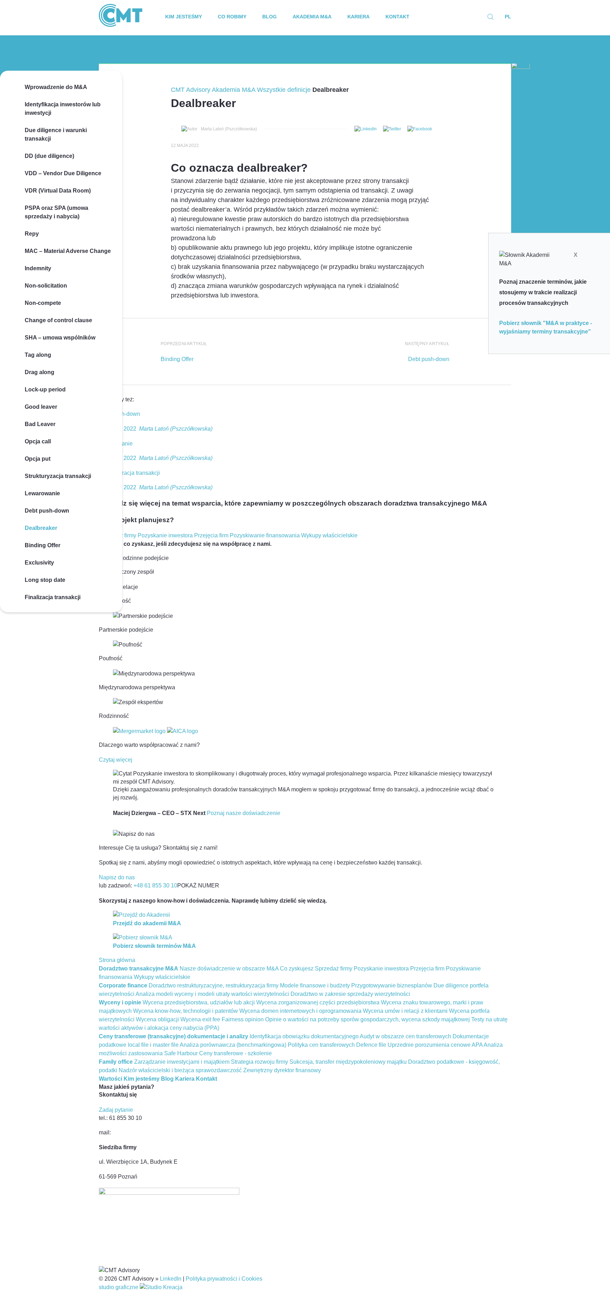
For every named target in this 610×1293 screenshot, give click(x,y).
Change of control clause (58, 320)
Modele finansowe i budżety (315, 985)
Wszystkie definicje (284, 89)
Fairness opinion (243, 1019)
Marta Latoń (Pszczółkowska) (229, 128)
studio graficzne (119, 1287)
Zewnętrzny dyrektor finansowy (282, 1070)
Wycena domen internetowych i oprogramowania (300, 1011)
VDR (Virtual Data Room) (58, 191)
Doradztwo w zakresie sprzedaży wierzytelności (350, 994)
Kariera (358, 16)
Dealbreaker (41, 528)
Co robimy (232, 16)
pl (508, 16)
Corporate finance (123, 985)
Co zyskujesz (296, 969)
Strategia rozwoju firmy (259, 1062)
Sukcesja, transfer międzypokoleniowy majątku (348, 1062)
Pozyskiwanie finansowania (265, 535)
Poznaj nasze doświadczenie (243, 813)
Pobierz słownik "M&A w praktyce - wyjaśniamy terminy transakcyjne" (545, 327)
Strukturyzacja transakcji (58, 476)
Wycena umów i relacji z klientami (405, 1011)
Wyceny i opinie (120, 1002)
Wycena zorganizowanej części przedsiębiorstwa (317, 1002)
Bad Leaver (40, 424)
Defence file (371, 1045)
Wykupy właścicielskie (329, 535)
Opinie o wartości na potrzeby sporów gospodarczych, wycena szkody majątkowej (367, 1019)
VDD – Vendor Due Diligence (63, 173)
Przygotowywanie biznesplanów (391, 985)
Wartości (110, 1079)
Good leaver (41, 407)
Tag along (38, 355)
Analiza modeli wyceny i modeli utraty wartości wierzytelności (212, 994)
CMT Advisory (190, 89)
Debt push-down (47, 511)
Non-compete (43, 303)
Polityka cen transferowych (321, 1045)
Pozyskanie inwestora (165, 535)
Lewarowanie (42, 493)
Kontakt (397, 16)
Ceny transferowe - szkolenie (235, 1053)
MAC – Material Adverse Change (68, 251)
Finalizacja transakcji (52, 597)
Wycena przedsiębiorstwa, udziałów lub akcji (199, 1002)
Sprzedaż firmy (333, 969)
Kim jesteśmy (183, 16)
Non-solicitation (46, 286)
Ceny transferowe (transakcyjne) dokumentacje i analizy (173, 1036)
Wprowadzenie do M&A (56, 87)
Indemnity (38, 268)
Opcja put (37, 459)
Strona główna (117, 960)
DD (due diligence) (49, 156)
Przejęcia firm (211, 535)
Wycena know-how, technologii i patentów (185, 1011)
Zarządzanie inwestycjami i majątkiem (181, 1062)
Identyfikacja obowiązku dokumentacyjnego (304, 1036)
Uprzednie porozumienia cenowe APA (435, 1045)
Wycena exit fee (200, 1019)
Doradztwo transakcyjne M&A (138, 969)
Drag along (39, 372)
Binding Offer (42, 545)
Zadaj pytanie (116, 1110)
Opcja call (38, 441)
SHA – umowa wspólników (60, 338)
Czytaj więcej (115, 760)
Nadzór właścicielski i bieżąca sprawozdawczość (180, 1070)
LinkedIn (170, 1279)
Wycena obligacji (157, 1019)
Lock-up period (45, 389)
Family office (116, 1062)
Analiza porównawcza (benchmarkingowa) (233, 1045)
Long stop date (45, 580)
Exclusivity (39, 563)
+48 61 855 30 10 (155, 885)
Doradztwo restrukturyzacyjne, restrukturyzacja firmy (214, 985)
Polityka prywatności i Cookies (224, 1279)
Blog (269, 16)
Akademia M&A (312, 16)
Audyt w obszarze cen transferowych (405, 1036)
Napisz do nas (117, 877)
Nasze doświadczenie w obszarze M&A (229, 969)
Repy (32, 234)
